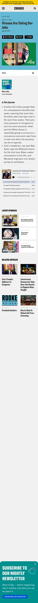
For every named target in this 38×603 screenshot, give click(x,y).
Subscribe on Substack (15, 596)
